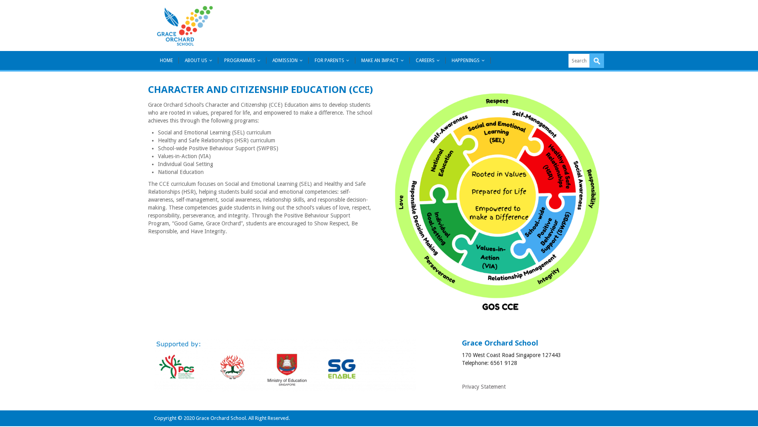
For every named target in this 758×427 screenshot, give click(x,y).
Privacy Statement (484, 387)
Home (166, 60)
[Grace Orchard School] (184, 25)
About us (196, 60)
